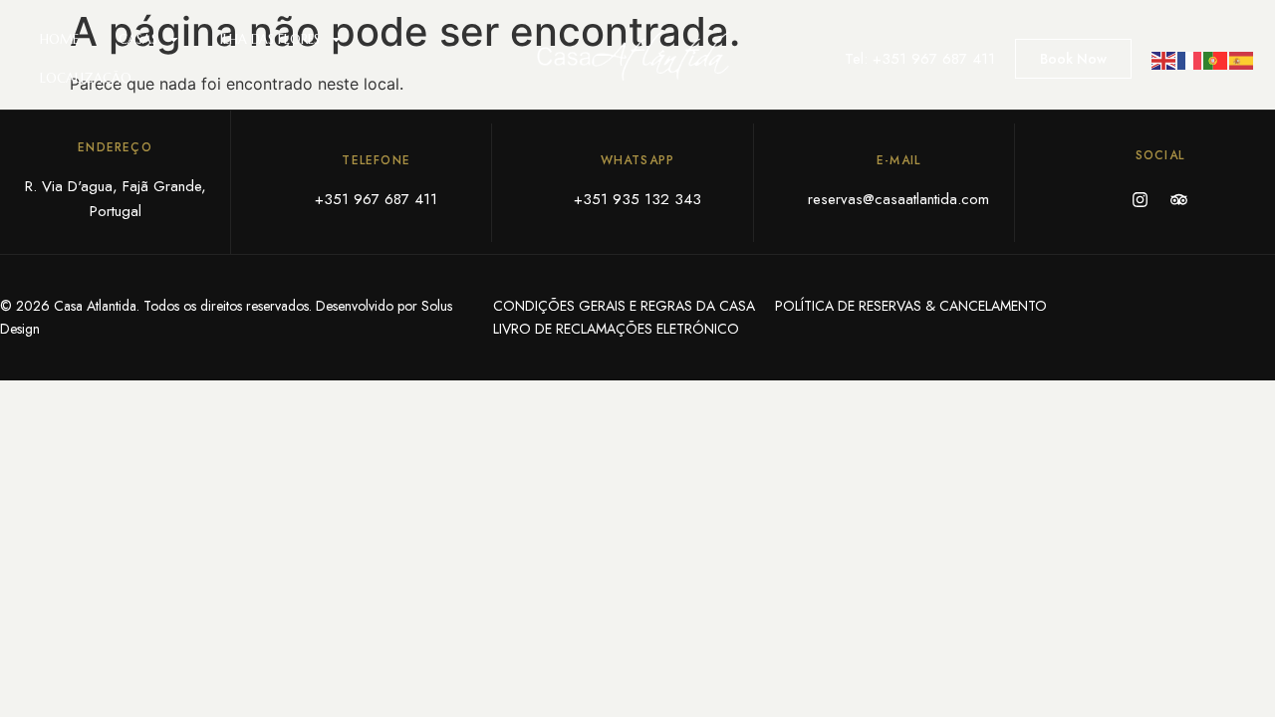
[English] (1164, 59)
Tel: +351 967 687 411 (920, 59)
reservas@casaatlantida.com (898, 199)
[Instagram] (1140, 199)
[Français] (1190, 59)
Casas (138, 39)
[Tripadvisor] (1179, 199)
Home (59, 39)
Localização (85, 78)
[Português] (1216, 59)
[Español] (1242, 59)
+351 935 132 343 (637, 199)
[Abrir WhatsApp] (1225, 666)
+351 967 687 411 (376, 199)
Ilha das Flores (270, 39)
